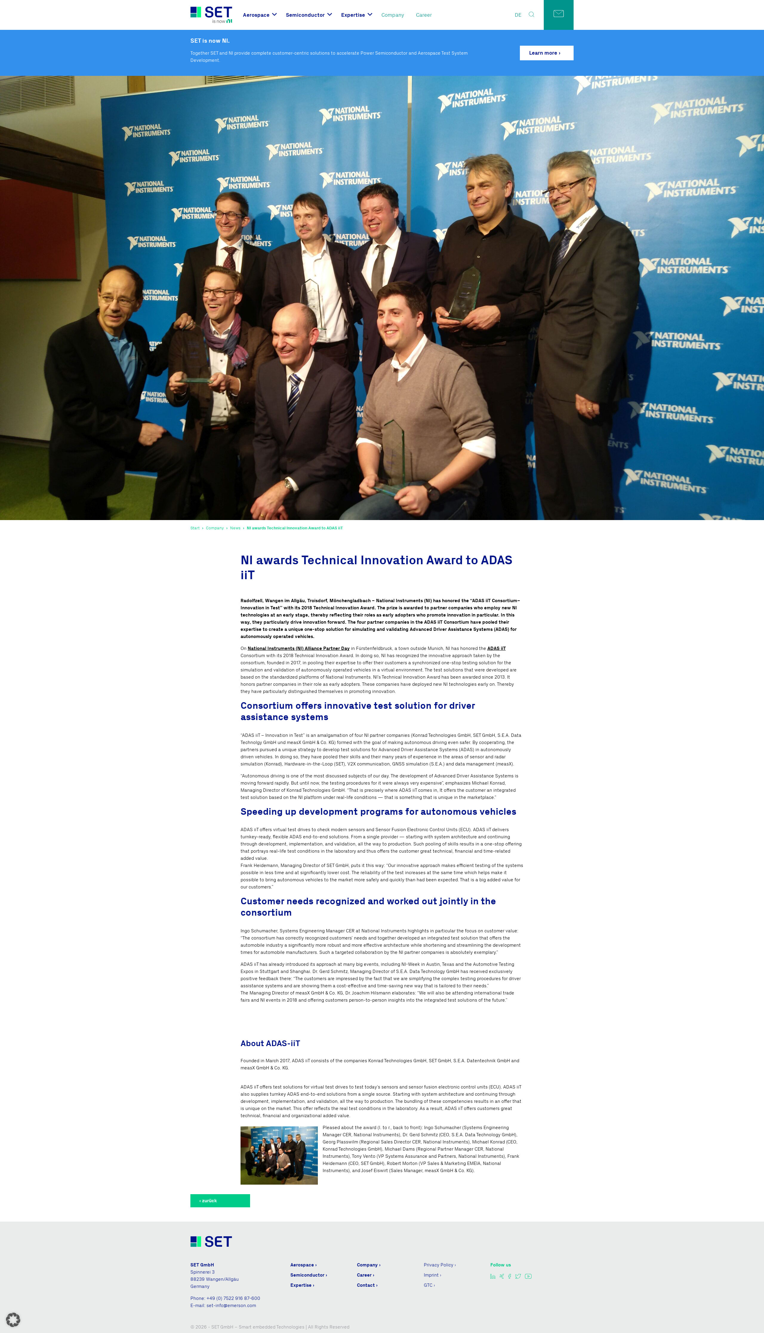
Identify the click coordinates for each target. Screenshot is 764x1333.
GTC (428, 1285)
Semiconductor (305, 15)
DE (518, 15)
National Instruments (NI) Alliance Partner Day (299, 648)
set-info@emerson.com (231, 1305)
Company (392, 15)
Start (195, 528)
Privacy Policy (438, 1265)
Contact (366, 1285)
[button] (13, 1320)
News (235, 528)
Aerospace (256, 15)
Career (424, 15)
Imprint (431, 1275)
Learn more (543, 53)
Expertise (353, 15)
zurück (209, 1200)
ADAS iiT (496, 648)
